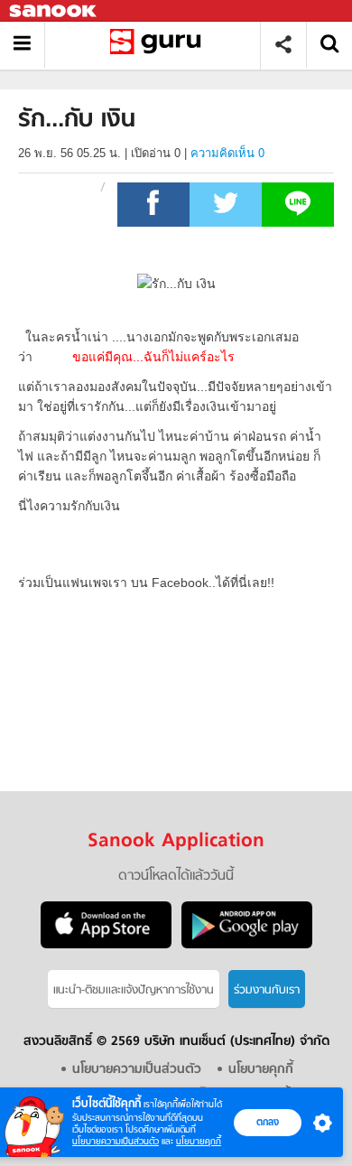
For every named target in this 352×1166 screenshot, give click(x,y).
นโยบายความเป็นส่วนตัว (115, 1141)
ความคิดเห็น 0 (227, 153)
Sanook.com (54, 11)
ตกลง (267, 1121)
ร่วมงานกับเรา (267, 990)
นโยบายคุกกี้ (198, 1141)
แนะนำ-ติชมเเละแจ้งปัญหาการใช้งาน (133, 990)
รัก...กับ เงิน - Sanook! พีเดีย (159, 45)
